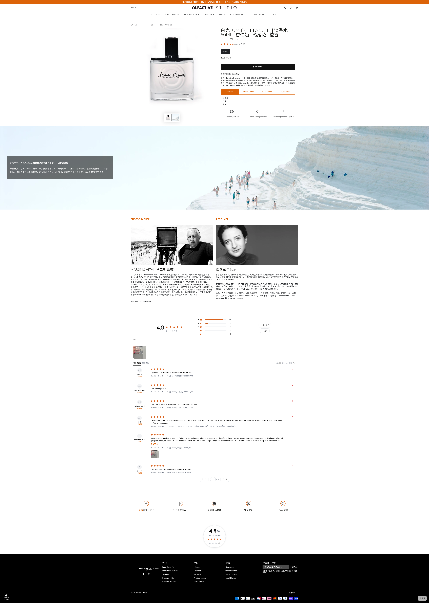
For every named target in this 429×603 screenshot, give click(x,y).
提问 (265, 331)
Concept (197, 571)
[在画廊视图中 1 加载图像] (168, 117)
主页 (132, 25)
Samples (165, 574)
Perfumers (198, 574)
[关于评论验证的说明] (277, 363)
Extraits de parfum (170, 571)
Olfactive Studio (141, 592)
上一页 (204, 479)
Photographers (200, 578)
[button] (285, 7)
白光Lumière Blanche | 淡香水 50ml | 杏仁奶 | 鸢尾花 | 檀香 (154, 25)
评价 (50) (137, 363)
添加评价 (266, 325)
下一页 (224, 479)
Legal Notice (230, 578)
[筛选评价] (294, 363)
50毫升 (225, 52)
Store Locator (231, 571)
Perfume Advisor (169, 581)
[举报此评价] (292, 369)
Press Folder (199, 581)
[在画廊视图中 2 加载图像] (175, 117)
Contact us (229, 567)
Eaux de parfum (168, 567)
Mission (197, 567)
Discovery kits (168, 578)
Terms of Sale (231, 574)
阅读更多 (154, 444)
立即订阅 (293, 567)
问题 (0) (145, 363)
